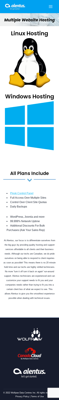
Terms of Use (37, 396)
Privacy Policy (22, 396)
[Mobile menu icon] (50, 6)
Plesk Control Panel (21, 193)
